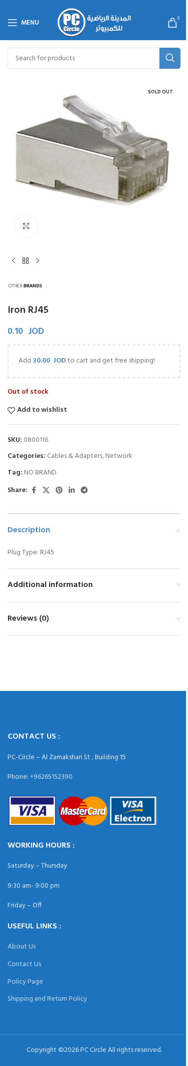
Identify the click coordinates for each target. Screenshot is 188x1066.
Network (118, 456)
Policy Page (25, 982)
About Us (22, 947)
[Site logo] (94, 23)
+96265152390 (51, 777)
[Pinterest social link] (59, 491)
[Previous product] (14, 261)
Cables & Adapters (74, 456)
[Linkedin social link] (72, 491)
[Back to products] (26, 261)
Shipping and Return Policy (47, 999)
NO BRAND (40, 473)
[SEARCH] (169, 58)
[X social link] (46, 491)
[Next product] (38, 261)
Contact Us (24, 964)
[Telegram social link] (84, 491)
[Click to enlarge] (26, 226)
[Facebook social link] (34, 491)
